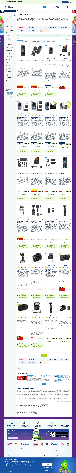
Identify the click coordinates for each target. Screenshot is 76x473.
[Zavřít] (70, 2)
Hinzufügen (27, 87)
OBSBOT (7, 36)
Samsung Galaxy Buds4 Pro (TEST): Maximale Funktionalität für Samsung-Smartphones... (64, 380)
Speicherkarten (34, 396)
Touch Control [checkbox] (8, 53)
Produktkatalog (7, 10)
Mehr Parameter (10, 92)
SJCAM (7, 39)
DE (57, 455)
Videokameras (29, 10)
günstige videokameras (44, 404)
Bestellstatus (20, 450)
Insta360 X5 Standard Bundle (21, 61)
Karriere (30, 457)
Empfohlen (20, 41)
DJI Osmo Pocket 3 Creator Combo (23, 173)
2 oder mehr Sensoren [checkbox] (9, 90)
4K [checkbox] (6, 80)
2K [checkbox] (6, 81)
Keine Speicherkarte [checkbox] (9, 69)
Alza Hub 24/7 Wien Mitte (11, 457)
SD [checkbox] (6, 61)
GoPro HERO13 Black (34, 269)
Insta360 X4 (33, 61)
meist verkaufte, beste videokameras (51, 406)
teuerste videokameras (45, 405)
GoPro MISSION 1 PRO (62, 269)
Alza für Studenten (43, 453)
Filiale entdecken (65, 2)
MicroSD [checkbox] (7, 65)
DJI (6, 35)
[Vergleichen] (28, 60)
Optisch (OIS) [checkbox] (8, 44)
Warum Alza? (31, 450)
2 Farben (53, 58)
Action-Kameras (30, 375)
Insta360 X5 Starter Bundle (49, 221)
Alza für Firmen (43, 450)
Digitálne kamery (33, 411)
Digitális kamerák (38, 413)
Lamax (7, 38)
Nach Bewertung (47, 41)
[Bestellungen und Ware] (63, 7)
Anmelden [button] (57, 7)
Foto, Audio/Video (22, 10)
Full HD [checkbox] (7, 83)
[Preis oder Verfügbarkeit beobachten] (27, 60)
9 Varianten (49, 58)
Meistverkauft (25, 41)
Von (5, 15)
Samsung (60, 379)
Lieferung (8, 450)
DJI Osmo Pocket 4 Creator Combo (51, 173)
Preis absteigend (40, 41)
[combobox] (30, 7)
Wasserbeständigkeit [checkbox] (9, 50)
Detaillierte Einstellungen (47, 467)
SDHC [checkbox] (7, 62)
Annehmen (47, 464)
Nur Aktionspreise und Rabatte (9, 19)
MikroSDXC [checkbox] (8, 68)
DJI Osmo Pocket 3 (62, 221)
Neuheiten (53, 41)
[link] (10, 96)
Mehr (32, 22)
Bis (14, 15)
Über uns (30, 455)
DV (57, 390)
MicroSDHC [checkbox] (8, 66)
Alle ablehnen (47, 470)
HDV (60, 390)
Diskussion (68, 39)
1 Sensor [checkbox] (7, 89)
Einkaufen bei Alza (21, 453)
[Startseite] (17, 10)
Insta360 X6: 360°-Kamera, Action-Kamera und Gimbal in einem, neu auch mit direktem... (64, 376)
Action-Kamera (61, 375)
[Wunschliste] (65, 7)
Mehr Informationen (9, 471)
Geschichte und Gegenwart (33, 453)
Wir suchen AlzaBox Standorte (43, 456)
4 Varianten (65, 58)
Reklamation (9, 453)
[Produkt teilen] (31, 14)
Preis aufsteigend (33, 41)
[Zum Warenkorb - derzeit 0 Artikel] (70, 7)
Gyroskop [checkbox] (7, 54)
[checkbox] (10, 19)
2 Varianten (65, 265)
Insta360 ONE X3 (61, 173)
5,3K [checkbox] (7, 84)
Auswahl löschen (10, 94)
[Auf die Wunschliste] (25, 60)
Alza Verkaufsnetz (10, 455)
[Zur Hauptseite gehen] (9, 7)
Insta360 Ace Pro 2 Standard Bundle (37, 173)
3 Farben (64, 217)
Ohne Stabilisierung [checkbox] (9, 47)
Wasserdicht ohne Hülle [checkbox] (9, 56)
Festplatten (28, 396)
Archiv (20, 368)
